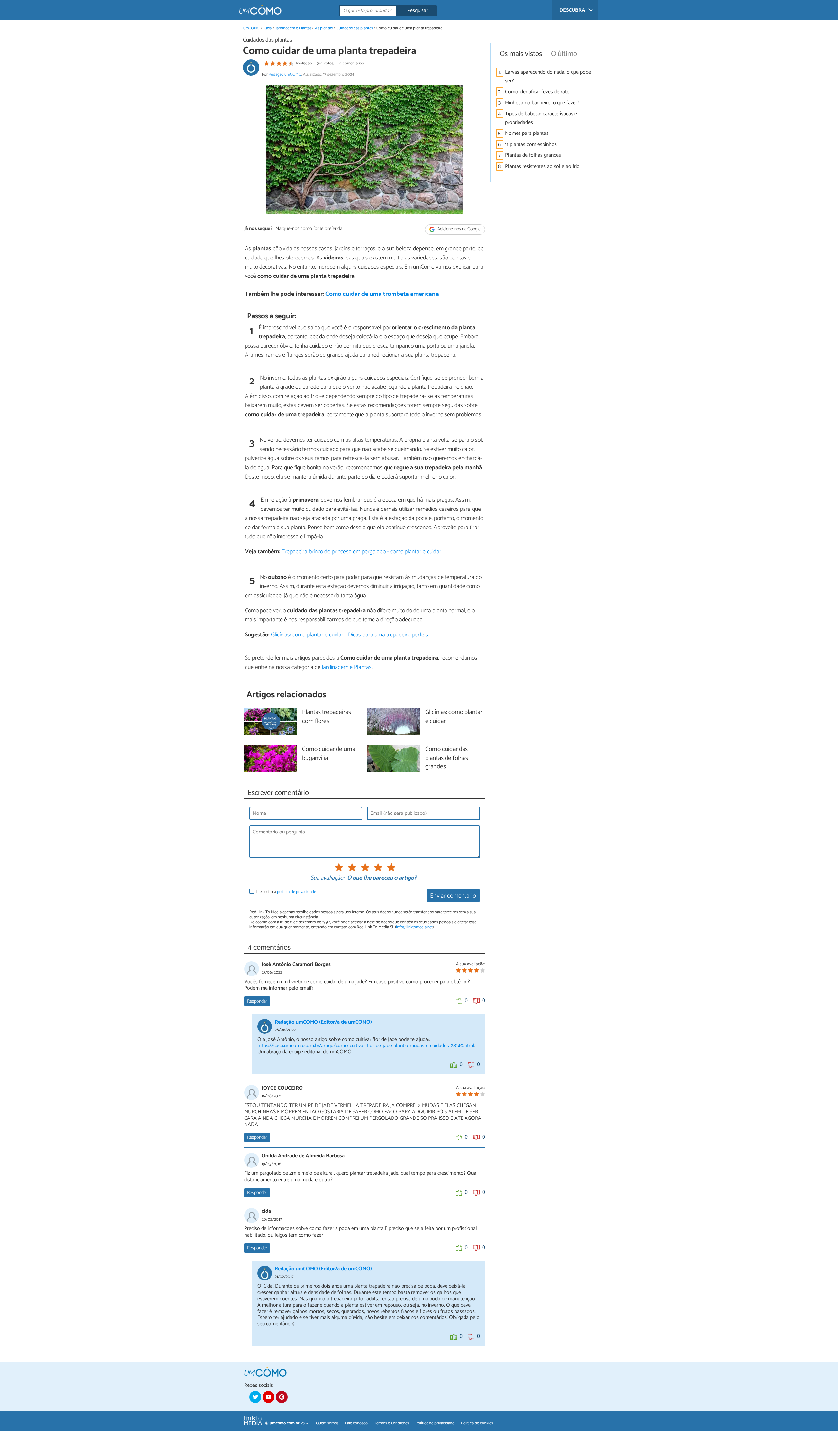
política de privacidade (296, 891)
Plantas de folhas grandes (533, 155)
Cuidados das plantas (355, 28)
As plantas (324, 28)
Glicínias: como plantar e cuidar (453, 717)
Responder (257, 1001)
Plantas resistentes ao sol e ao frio (542, 166)
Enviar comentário (453, 896)
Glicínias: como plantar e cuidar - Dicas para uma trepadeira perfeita (350, 635)
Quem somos (327, 1423)
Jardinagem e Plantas (293, 28)
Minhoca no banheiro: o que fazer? (542, 102)
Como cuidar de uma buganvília (328, 754)
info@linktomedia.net (414, 927)
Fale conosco (356, 1423)
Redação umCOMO (285, 74)
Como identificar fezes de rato (537, 91)
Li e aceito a (286, 891)
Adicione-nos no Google (458, 229)
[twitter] (255, 1397)
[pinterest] (281, 1397)
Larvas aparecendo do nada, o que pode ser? (548, 76)
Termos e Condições (391, 1423)
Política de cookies (477, 1423)
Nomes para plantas (527, 133)
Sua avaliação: (327, 878)
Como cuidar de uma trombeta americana (382, 294)
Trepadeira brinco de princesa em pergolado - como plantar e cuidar (361, 552)
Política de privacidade (434, 1423)
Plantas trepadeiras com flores (326, 717)
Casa (268, 28)
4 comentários (351, 63)
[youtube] (268, 1397)
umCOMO (251, 28)
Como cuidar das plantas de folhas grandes (446, 758)
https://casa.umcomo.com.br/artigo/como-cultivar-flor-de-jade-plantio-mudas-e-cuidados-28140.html (365, 1045)
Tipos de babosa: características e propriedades (541, 118)
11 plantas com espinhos (531, 144)
